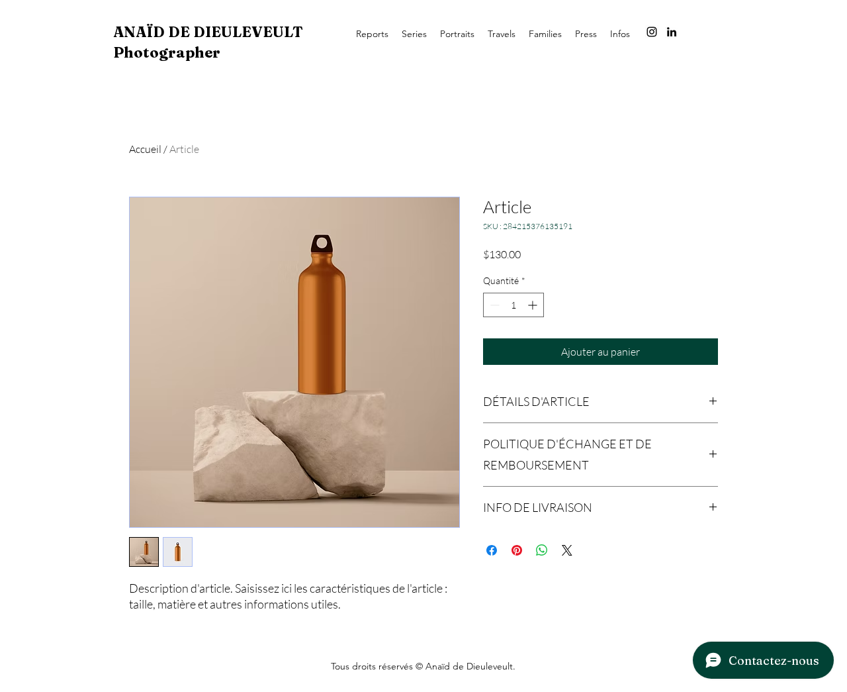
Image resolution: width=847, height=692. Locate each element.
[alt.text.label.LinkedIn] (671, 31)
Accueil (145, 149)
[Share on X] (567, 550)
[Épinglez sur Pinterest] (517, 550)
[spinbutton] (513, 305)
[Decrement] (493, 305)
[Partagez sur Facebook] (492, 550)
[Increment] (533, 305)
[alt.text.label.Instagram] (651, 31)
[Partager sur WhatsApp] (542, 550)
